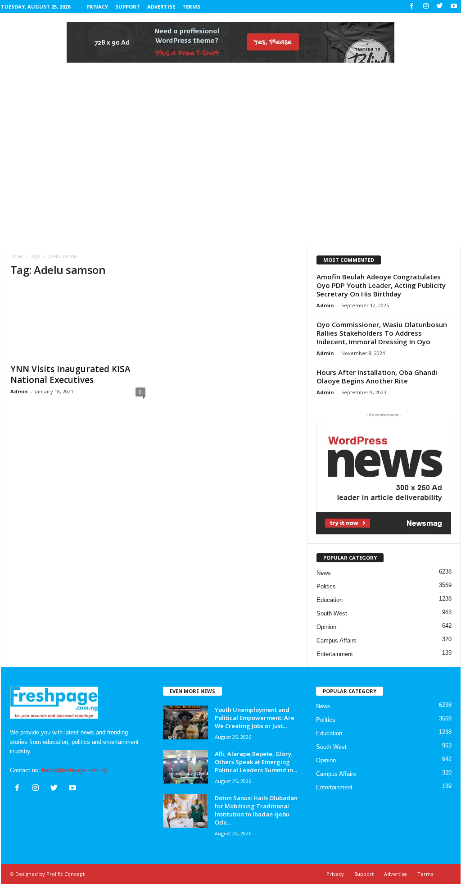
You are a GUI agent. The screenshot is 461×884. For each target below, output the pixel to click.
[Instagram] (425, 6)
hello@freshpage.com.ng (74, 770)
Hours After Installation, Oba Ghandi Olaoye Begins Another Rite (376, 376)
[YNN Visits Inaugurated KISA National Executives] (77, 322)
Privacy (97, 6)
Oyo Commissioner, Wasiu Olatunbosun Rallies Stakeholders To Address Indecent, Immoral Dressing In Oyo (381, 333)
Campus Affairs (336, 640)
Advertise (161, 6)
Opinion (326, 627)
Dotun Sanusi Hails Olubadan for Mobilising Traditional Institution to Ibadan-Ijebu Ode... (256, 810)
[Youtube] (453, 6)
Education (329, 600)
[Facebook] (412, 6)
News (323, 573)
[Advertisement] (230, 179)
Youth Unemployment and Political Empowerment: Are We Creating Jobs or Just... (254, 718)
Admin (19, 391)
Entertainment (334, 654)
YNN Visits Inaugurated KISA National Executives (70, 374)
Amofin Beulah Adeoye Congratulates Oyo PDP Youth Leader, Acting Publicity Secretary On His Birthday (381, 285)
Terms (191, 6)
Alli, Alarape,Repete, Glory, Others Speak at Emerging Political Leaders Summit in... (256, 762)
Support (127, 6)
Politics (326, 586)
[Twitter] (439, 6)
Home (16, 256)
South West (331, 613)
